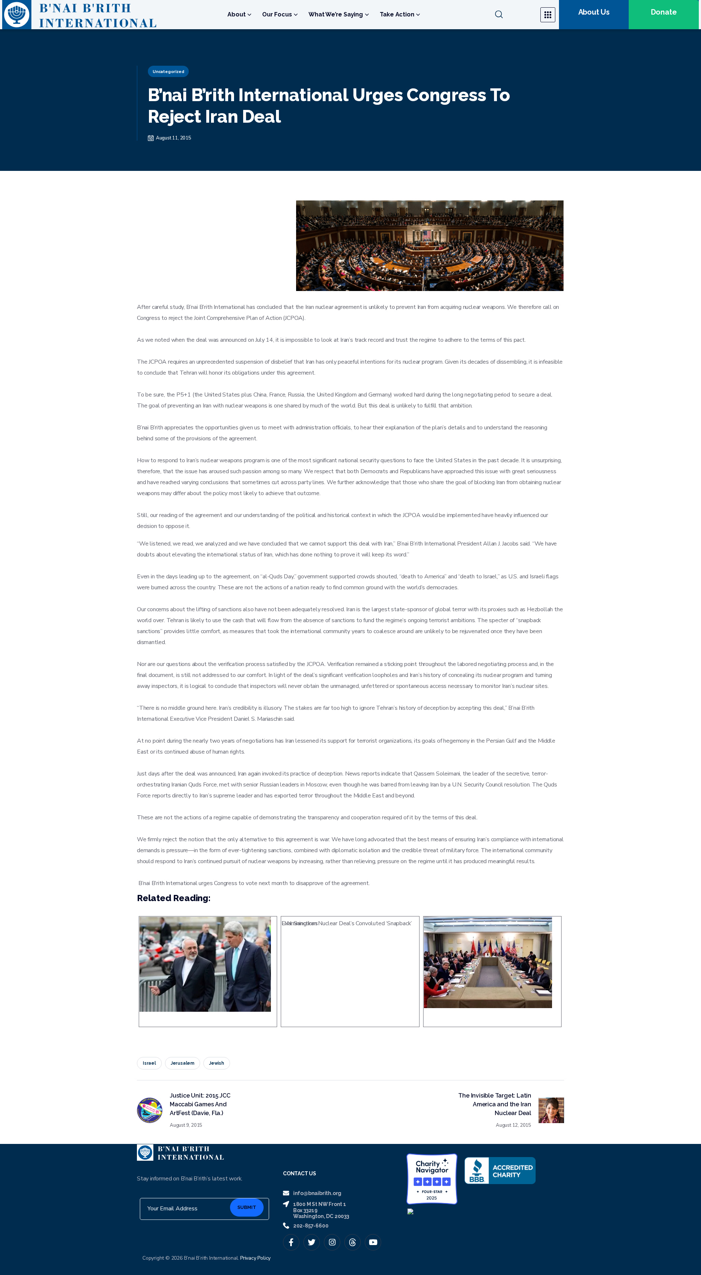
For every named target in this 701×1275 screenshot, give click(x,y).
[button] (513, 14)
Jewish (216, 1063)
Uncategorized (168, 71)
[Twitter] (311, 1242)
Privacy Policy (255, 1258)
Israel (149, 1063)
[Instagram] (332, 1242)
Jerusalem (182, 1063)
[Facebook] (291, 1242)
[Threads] (352, 1242)
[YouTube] (373, 1242)
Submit (246, 1207)
